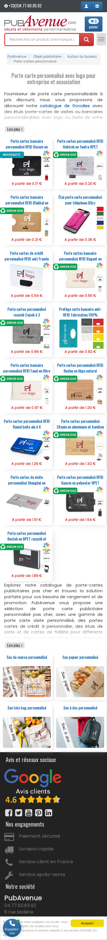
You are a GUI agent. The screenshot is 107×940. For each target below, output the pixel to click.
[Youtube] (28, 813)
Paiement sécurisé (39, 836)
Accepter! (87, 923)
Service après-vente (42, 874)
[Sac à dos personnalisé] (80, 732)
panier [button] (93, 24)
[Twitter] (18, 813)
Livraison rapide (36, 849)
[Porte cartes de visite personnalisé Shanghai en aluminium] (27, 501)
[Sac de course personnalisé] (27, 681)
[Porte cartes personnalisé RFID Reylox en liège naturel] (80, 389)
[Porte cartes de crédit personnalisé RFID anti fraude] (27, 277)
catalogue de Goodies (65, 106)
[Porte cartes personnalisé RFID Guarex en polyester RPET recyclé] (80, 501)
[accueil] (40, 23)
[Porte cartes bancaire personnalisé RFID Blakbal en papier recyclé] (27, 221)
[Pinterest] (38, 813)
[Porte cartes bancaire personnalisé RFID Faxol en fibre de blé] (27, 389)
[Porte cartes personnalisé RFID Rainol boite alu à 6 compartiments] (27, 445)
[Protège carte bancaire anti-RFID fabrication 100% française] (80, 333)
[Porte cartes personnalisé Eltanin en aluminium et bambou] (80, 445)
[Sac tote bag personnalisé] (27, 732)
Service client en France (46, 861)
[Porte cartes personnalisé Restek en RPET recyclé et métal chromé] (27, 557)
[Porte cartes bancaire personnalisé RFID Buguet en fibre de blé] (80, 277)
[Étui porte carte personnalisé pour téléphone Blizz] (80, 221)
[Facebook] (8, 813)
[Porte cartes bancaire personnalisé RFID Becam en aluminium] (27, 165)
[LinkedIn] (48, 813)
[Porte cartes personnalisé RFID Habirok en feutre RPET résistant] (80, 165)
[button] (86, 6)
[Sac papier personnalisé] (80, 681)
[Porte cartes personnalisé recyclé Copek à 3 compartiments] (27, 333)
